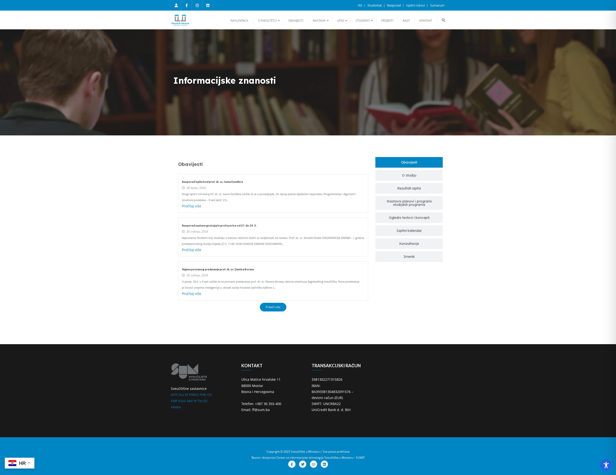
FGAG (182, 401)
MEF (190, 401)
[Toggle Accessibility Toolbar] (606, 465)
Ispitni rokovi (416, 5)
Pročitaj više (191, 206)
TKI (200, 401)
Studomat (375, 5)
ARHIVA (176, 407)
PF (195, 401)
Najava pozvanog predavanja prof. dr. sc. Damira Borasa (218, 269)
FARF (174, 401)
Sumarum (437, 5)
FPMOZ (194, 395)
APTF (174, 395)
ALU (181, 395)
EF (186, 395)
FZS (209, 395)
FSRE (203, 395)
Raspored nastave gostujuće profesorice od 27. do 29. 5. (219, 225)
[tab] (409, 162)
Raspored (394, 5)
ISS (360, 5)
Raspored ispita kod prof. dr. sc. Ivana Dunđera (212, 182)
